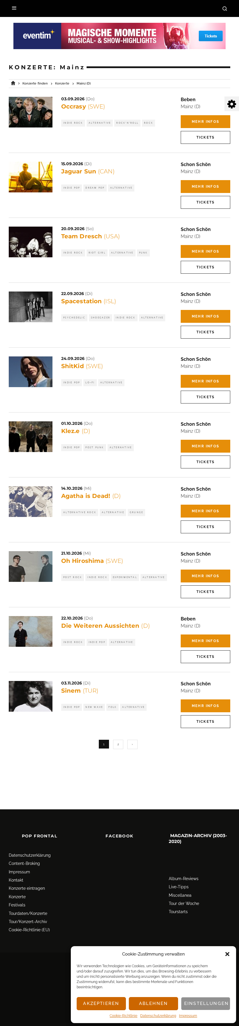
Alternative (100, 123)
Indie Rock (73, 123)
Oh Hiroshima (92, 560)
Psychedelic (74, 318)
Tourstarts (178, 911)
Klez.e (75, 430)
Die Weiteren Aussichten (105, 625)
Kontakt (16, 880)
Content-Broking (24, 863)
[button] (227, 954)
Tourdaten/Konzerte (28, 913)
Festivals (17, 905)
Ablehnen (153, 1003)
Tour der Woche (184, 903)
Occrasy (83, 106)
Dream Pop (94, 188)
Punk (143, 253)
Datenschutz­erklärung (158, 1016)
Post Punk (94, 447)
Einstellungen (206, 1003)
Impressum (188, 1016)
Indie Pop (71, 188)
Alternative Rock (79, 512)
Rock (148, 123)
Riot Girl (97, 253)
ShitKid (82, 366)
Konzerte (17, 896)
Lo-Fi (89, 383)
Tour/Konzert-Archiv (28, 921)
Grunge (136, 512)
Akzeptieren (101, 1003)
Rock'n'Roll (127, 123)
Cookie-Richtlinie (123, 1016)
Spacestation (88, 301)
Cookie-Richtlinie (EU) (29, 929)
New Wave (94, 707)
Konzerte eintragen (27, 888)
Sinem (79, 690)
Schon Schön (196, 164)
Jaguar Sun (88, 171)
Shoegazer (100, 318)
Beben (188, 99)
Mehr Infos (205, 122)
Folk (112, 707)
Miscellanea (180, 895)
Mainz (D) (190, 106)
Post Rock (72, 577)
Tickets (205, 137)
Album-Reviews (183, 878)
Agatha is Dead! (91, 495)
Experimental (125, 577)
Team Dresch (90, 236)
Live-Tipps (179, 886)
